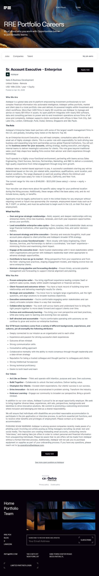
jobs (7, 56)
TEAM (78, 7)
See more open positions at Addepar (49, 462)
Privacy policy (44, 485)
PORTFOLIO (61, 7)
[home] (10, 7)
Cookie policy (55, 485)
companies (18, 56)
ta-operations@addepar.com (31, 445)
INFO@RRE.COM (10, 554)
